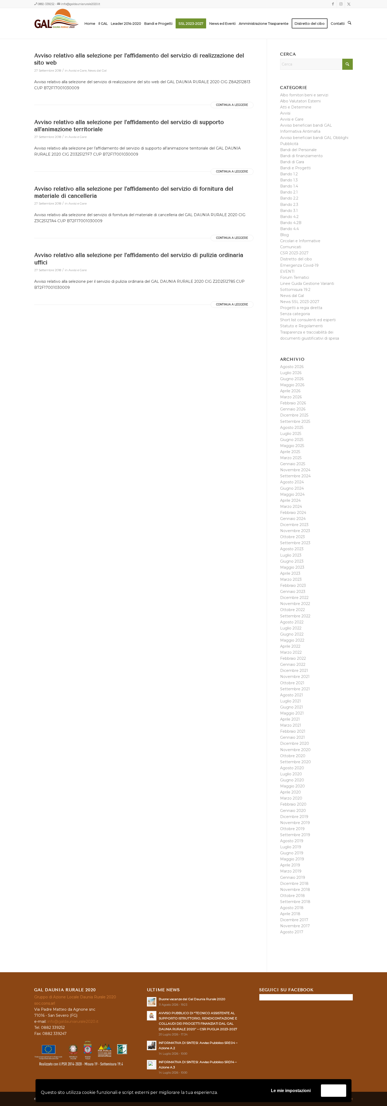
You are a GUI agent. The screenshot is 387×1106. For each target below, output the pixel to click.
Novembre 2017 (295, 926)
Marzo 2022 (291, 652)
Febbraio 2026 (293, 403)
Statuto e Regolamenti (301, 326)
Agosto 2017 (291, 932)
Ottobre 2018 (292, 895)
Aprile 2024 (290, 500)
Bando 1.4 (289, 186)
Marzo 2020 (291, 798)
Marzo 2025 (290, 457)
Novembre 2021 (295, 676)
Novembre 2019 (295, 822)
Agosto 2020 (292, 768)
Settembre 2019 (295, 834)
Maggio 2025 (292, 445)
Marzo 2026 (291, 397)
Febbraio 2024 (293, 512)
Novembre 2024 (295, 470)
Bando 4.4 (289, 228)
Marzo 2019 (290, 871)
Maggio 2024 (292, 494)
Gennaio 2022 (292, 664)
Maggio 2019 (292, 859)
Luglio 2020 (291, 774)
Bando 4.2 (289, 216)
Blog (284, 234)
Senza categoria (295, 313)
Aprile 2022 (290, 646)
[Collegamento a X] (349, 4)
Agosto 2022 (292, 622)
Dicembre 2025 (294, 415)
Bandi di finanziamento (301, 155)
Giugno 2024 (292, 488)
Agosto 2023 (292, 549)
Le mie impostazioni (291, 1090)
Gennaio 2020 (293, 810)
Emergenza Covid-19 (299, 265)
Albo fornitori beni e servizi (304, 95)
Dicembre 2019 (294, 816)
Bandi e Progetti (295, 168)
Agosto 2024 (292, 482)
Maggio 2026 (292, 385)
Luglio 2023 (290, 555)
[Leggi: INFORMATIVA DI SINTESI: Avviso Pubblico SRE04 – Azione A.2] (151, 1045)
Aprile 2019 (290, 865)
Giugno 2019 (291, 853)
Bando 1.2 (289, 174)
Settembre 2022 (295, 616)
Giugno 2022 (292, 634)
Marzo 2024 (291, 506)
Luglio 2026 (290, 372)
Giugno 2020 (292, 780)
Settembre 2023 (295, 542)
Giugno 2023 (292, 561)
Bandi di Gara (292, 162)
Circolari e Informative (300, 241)
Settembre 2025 (295, 421)
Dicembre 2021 (294, 670)
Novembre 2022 (295, 603)
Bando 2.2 (289, 198)
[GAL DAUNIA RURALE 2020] (67, 23)
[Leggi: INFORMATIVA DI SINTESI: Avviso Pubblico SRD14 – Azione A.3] (151, 1064)
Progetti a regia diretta (301, 307)
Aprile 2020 (290, 792)
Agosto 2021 (291, 695)
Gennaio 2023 (292, 591)
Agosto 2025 (291, 427)
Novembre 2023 (295, 530)
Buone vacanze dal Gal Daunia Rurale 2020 (192, 999)
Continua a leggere (232, 105)
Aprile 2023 (290, 573)
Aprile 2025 (290, 451)
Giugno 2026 (292, 378)
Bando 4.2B (290, 222)
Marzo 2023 (291, 579)
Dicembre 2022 (294, 597)
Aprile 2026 (290, 391)
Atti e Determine (295, 107)
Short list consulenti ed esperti (308, 320)
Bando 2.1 (289, 192)
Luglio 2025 (290, 433)
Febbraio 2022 (293, 658)
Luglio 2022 (290, 628)
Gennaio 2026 (292, 409)
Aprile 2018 (290, 913)
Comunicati (290, 247)
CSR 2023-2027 (294, 253)
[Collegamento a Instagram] (341, 4)
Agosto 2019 (291, 841)
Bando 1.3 (289, 180)
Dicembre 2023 (294, 524)
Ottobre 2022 (292, 609)
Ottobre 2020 (292, 755)
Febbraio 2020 (293, 804)
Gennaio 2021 (292, 737)
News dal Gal (97, 70)
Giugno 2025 (291, 439)
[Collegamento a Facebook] (333, 4)
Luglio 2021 (290, 701)
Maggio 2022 (292, 640)
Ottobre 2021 (292, 683)
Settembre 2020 (295, 762)
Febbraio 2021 (292, 731)
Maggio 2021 (292, 713)
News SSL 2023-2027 (299, 301)
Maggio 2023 (292, 567)
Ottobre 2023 (292, 536)
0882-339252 (46, 4)
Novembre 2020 (295, 749)
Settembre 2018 (295, 901)
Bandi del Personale (298, 149)
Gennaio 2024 (293, 518)
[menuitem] (90, 23)
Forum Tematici (294, 277)
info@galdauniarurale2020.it (80, 4)
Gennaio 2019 (292, 877)
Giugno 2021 (291, 707)
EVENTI (287, 271)
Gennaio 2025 (292, 464)
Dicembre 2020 (294, 743)
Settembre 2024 (295, 476)
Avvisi (285, 113)
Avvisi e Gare (77, 70)
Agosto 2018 (292, 907)
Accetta (333, 1090)
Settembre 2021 (295, 689)
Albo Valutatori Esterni (300, 101)
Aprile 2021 (290, 719)
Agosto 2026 (292, 366)
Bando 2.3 (289, 204)
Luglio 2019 (290, 847)
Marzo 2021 (290, 725)
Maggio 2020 (292, 786)
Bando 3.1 (289, 210)
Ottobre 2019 (292, 828)
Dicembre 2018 (294, 883)
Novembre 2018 (295, 889)
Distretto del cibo (296, 259)
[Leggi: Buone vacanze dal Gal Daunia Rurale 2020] (151, 1001)
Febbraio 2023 (293, 585)
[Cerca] (349, 23)
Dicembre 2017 (294, 919)
